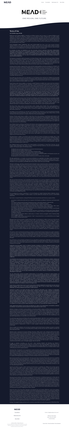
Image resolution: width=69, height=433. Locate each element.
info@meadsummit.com (48, 63)
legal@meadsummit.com (14, 344)
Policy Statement (58, 423)
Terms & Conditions (51, 423)
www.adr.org (35, 345)
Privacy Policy (45, 423)
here (45, 171)
